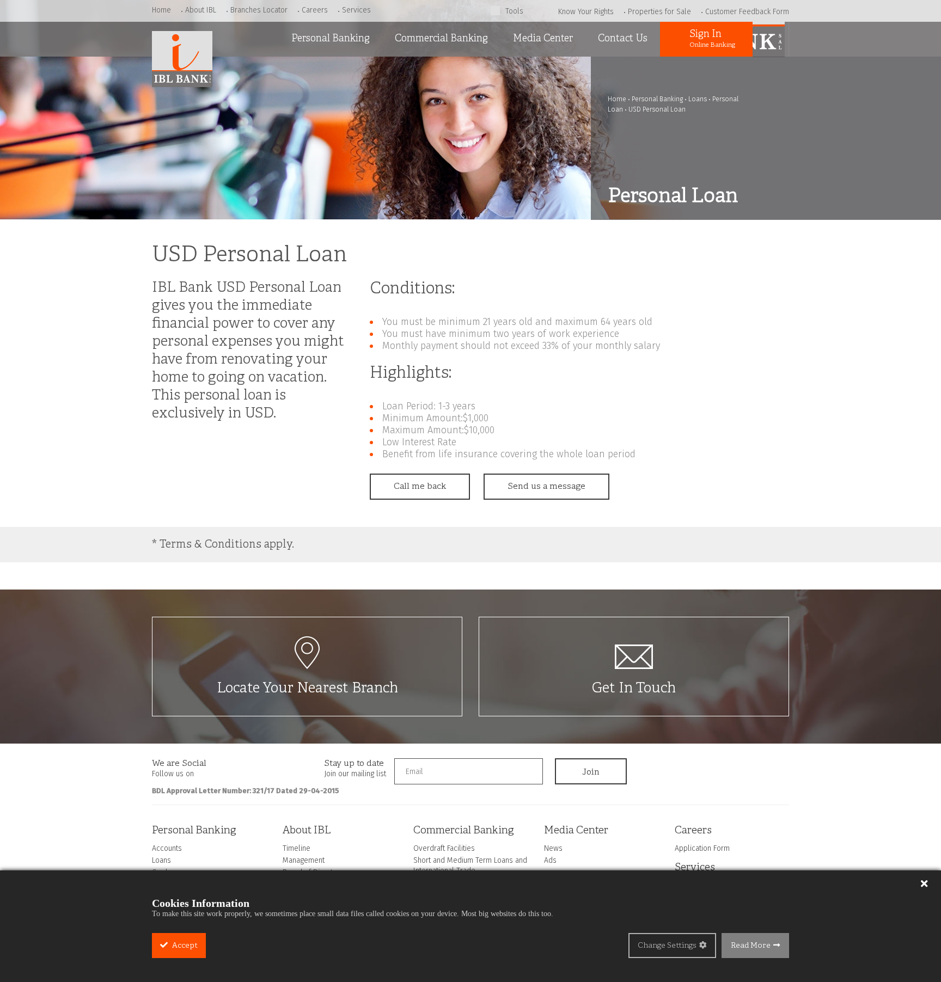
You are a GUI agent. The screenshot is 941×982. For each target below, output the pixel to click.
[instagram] (244, 767)
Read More (751, 945)
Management (304, 860)
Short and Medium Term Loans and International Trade (441, 109)
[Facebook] (223, 767)
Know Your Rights (586, 11)
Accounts (306, 70)
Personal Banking (330, 39)
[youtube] (265, 767)
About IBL (200, 10)
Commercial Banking (441, 39)
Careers (315, 10)
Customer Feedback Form (747, 11)
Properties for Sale (659, 11)
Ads (516, 98)
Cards (299, 125)
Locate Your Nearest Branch (307, 689)
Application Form (702, 848)
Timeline (296, 848)
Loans (299, 98)
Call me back (420, 486)
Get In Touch (634, 689)
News (520, 70)
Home (161, 10)
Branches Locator (259, 10)
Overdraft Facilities (430, 70)
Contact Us (622, 39)
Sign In (712, 38)
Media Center (543, 39)
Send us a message (546, 486)
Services (356, 10)
